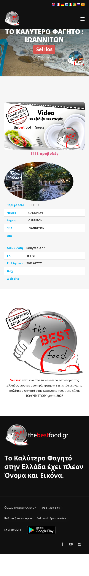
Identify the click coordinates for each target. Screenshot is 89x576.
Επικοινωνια (12, 529)
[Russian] (79, 4)
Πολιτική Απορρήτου (18, 518)
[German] (62, 4)
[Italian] (70, 4)
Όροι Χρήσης (51, 507)
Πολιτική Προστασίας (52, 518)
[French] (58, 4)
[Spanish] (83, 4)
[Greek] (66, 4)
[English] (53, 4)
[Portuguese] (74, 4)
